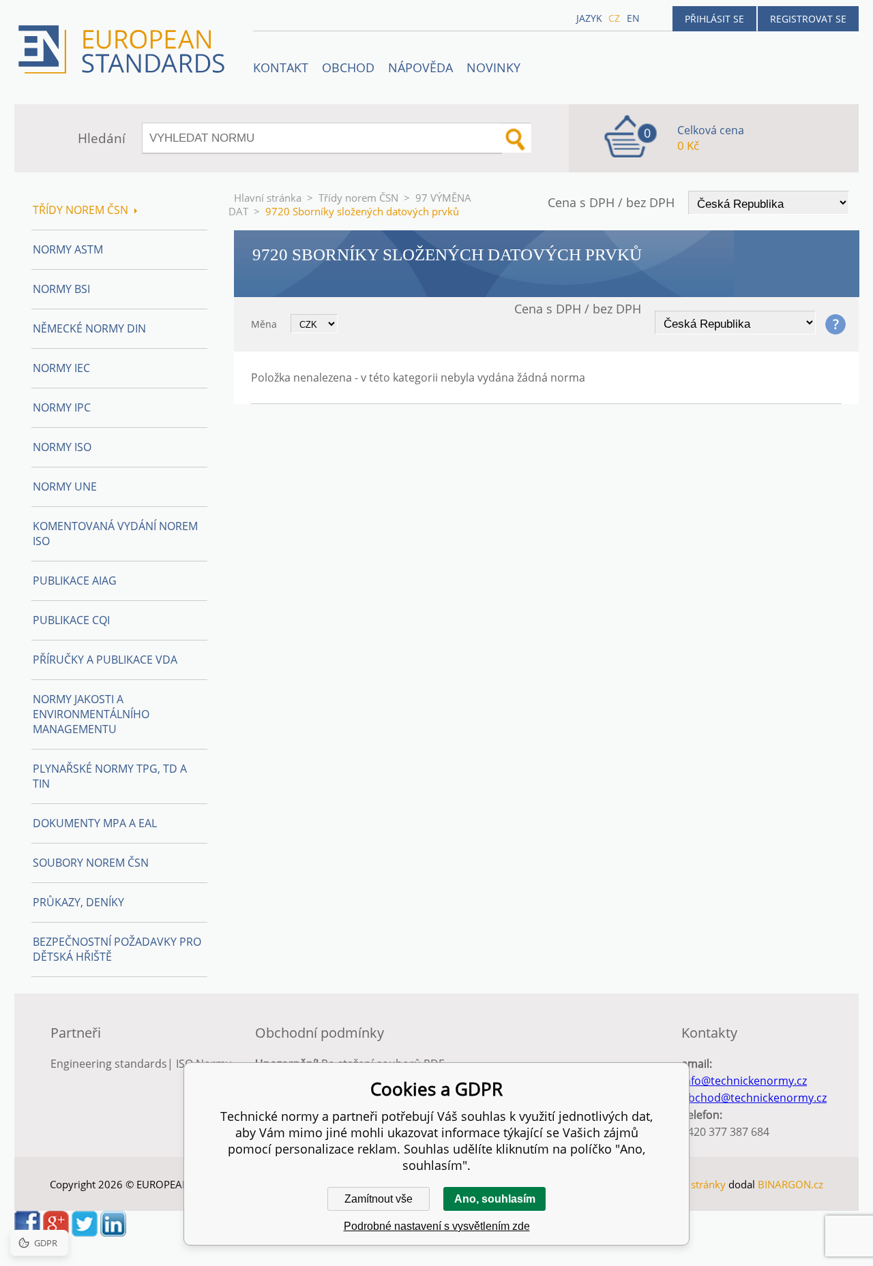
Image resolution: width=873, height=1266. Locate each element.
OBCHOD (348, 67)
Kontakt (280, 67)
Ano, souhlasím (494, 1199)
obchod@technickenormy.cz (754, 1097)
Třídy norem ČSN (358, 197)
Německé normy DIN (89, 328)
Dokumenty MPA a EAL (95, 823)
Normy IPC (62, 407)
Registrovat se (808, 18)
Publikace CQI (71, 620)
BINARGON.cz (790, 1184)
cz (614, 18)
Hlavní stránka (267, 197)
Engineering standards (108, 1063)
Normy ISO (62, 446)
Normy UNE (65, 486)
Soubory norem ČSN (91, 862)
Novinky (493, 67)
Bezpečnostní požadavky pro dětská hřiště (117, 949)
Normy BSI (61, 288)
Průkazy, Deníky (78, 902)
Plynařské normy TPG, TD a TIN (110, 776)
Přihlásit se (714, 18)
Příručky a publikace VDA (105, 659)
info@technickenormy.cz (744, 1080)
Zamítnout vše (378, 1199)
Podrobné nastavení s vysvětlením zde (437, 1226)
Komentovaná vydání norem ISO (115, 534)
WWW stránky (693, 1184)
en (633, 18)
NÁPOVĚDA (420, 67)
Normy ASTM (68, 249)
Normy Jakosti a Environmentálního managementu (91, 714)
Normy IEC (61, 367)
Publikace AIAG (75, 580)
